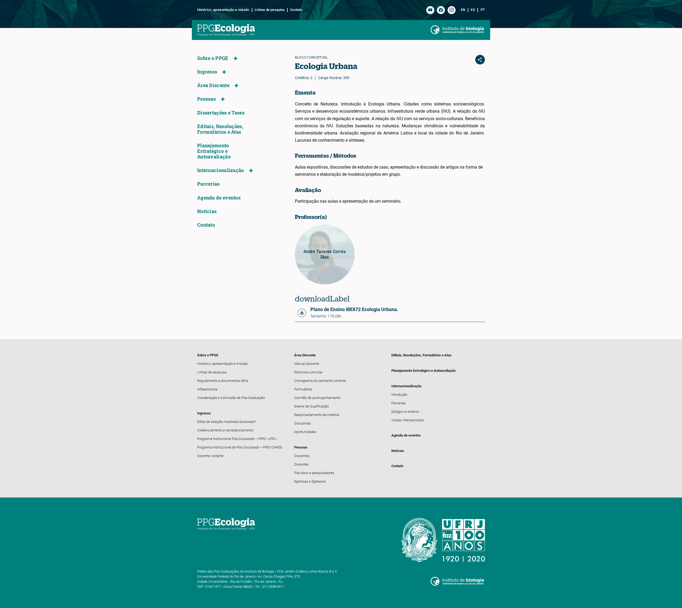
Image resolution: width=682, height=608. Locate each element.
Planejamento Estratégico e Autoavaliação (214, 151)
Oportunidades (305, 432)
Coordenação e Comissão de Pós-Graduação (231, 398)
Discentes (302, 456)
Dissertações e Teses (221, 113)
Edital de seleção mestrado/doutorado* (226, 422)
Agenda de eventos (219, 198)
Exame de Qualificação (311, 406)
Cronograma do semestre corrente (320, 381)
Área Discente (213, 85)
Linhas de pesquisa (270, 10)
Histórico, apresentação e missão (223, 10)
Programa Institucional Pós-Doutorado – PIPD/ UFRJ (236, 439)
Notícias (207, 211)
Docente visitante (210, 456)
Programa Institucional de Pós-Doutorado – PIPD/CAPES (239, 447)
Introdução (399, 395)
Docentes (301, 464)
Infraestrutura (207, 389)
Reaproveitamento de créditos (316, 415)
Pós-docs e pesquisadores (314, 473)
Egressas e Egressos (310, 481)
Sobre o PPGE (213, 58)
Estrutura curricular (308, 372)
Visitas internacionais (407, 420)
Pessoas (206, 99)
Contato (296, 10)
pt (483, 10)
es (473, 10)
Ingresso (207, 72)
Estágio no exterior (405, 412)
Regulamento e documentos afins (222, 381)
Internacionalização (220, 170)
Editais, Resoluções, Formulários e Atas (220, 129)
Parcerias (208, 184)
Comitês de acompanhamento (317, 398)
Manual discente (306, 364)
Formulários (303, 389)
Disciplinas (302, 423)
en (463, 10)
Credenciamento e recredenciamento (225, 430)
